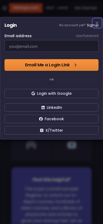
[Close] (97, 23)
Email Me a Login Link (47, 65)
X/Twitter (54, 130)
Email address (18, 35)
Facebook (54, 119)
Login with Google (54, 93)
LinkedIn (54, 107)
